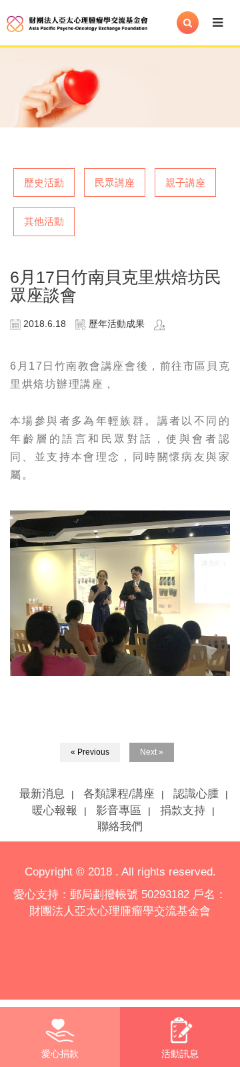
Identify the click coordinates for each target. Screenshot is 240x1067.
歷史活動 (44, 182)
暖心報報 (54, 810)
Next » (151, 752)
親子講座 (185, 182)
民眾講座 (115, 182)
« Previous (90, 752)
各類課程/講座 (119, 793)
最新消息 (42, 793)
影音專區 (118, 810)
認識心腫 (196, 793)
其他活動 (44, 221)
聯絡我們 (120, 826)
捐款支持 (182, 810)
